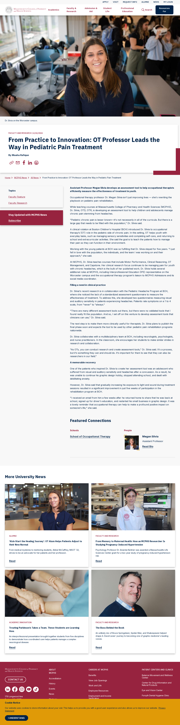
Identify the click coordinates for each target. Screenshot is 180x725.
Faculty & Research (71, 10)
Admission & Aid (91, 10)
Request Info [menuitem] (130, 2)
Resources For (164, 10)
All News (35, 177)
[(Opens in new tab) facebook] (24, 163)
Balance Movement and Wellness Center (157, 676)
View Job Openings (98, 680)
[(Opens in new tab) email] (18, 163)
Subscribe (14, 220)
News (51, 694)
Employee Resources (98, 690)
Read (12, 561)
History (52, 683)
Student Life (107, 10)
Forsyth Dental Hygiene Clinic (155, 695)
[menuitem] (53, 9)
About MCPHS (52, 671)
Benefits (92, 675)
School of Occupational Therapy (90, 436)
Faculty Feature (16, 196)
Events (52, 689)
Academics (53, 9)
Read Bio (147, 446)
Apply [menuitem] (105, 2)
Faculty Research (17, 203)
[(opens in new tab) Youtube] (29, 689)
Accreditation (55, 678)
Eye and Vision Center (152, 690)
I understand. (16, 718)
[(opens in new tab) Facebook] (15, 689)
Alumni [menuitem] (145, 2)
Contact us (15, 679)
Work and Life (95, 685)
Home (7, 177)
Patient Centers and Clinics (157, 669)
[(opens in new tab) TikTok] (36, 689)
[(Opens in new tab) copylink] (11, 163)
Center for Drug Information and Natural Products (156, 683)
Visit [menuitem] (115, 2)
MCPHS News (20, 177)
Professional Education (127, 10)
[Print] (36, 163)
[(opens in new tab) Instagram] (22, 689)
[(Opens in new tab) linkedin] (30, 163)
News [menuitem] (156, 2)
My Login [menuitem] (168, 2)
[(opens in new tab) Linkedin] (8, 689)
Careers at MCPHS (98, 669)
